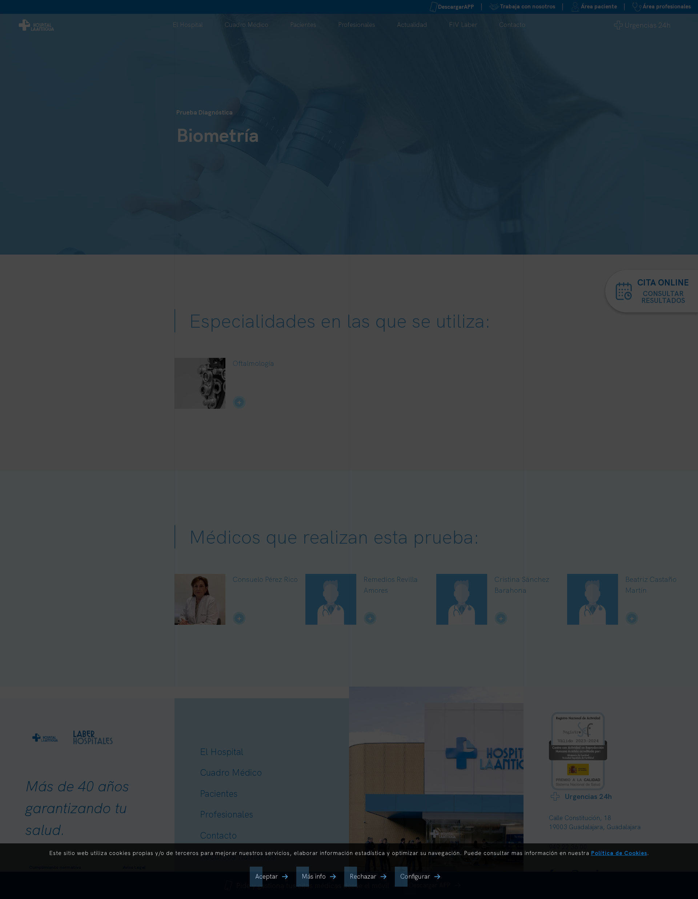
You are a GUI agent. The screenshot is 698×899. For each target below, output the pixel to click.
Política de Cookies (619, 853)
